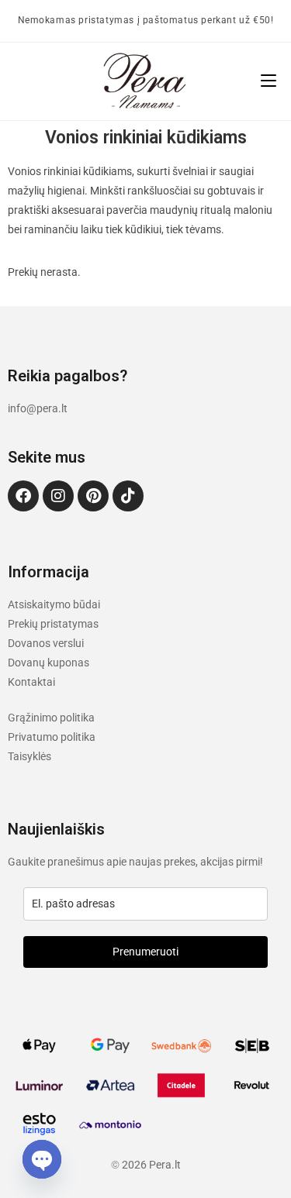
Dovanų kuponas (48, 662)
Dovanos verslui (46, 643)
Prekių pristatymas (53, 624)
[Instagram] (58, 495)
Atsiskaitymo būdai (54, 604)
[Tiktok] (128, 495)
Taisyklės (29, 756)
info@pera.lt (38, 408)
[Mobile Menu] (268, 81)
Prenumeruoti (145, 951)
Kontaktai (31, 682)
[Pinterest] (93, 495)
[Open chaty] (42, 1159)
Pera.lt (165, 1164)
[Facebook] (23, 495)
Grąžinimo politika (51, 717)
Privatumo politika (51, 737)
